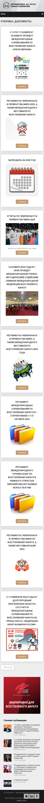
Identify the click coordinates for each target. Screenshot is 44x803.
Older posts (7, 667)
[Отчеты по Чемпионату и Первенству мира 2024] (22, 234)
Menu (3, 14)
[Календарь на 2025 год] (22, 180)
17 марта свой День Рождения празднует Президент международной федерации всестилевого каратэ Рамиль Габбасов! (27, 729)
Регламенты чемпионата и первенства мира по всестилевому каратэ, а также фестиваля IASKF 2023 (22, 542)
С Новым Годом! (21, 780)
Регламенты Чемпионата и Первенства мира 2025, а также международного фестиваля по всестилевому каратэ (22, 108)
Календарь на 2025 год (22, 160)
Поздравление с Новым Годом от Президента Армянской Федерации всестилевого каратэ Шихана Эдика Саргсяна (27, 769)
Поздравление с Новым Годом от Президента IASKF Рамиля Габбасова (27, 756)
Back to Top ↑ (22, 801)
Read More (22, 86)
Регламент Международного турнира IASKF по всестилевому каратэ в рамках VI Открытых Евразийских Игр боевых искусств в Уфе (22, 477)
